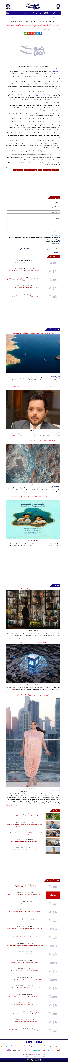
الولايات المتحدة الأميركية (30, 170)
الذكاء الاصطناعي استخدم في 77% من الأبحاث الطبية (33, 642)
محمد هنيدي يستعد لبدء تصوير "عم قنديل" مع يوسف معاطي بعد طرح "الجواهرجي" (33, 386)
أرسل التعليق (55, 252)
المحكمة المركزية (18, 170)
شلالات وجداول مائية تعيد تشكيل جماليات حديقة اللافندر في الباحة (24, 815)
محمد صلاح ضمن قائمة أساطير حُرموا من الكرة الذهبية (33, 589)
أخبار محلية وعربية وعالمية (49, 17)
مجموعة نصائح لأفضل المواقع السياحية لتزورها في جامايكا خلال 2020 (24, 1029)
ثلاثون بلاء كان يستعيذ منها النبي (25, 953)
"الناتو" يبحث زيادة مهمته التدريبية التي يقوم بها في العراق (25, 262)
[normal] (10, 17)
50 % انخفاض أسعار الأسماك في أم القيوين (24, 919)
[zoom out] (12, 17)
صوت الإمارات (55, 170)
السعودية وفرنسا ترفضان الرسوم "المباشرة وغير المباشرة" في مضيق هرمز (33, 333)
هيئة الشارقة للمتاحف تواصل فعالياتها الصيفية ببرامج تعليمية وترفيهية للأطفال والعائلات (33, 496)
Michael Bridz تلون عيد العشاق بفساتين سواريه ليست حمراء (24, 970)
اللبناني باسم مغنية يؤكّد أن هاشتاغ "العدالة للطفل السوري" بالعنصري (24, 996)
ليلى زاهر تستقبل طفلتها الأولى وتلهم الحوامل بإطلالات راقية (33, 695)
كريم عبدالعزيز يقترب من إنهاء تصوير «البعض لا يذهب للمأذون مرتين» (24, 911)
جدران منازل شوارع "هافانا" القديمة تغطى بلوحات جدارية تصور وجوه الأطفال (24, 979)
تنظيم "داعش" (54, 71)
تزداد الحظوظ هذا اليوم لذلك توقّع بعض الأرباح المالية (24, 886)
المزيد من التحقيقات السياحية (14, 638)
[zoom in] (7, 17)
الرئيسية (58, 17)
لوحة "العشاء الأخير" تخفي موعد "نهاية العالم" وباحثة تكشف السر (24, 936)
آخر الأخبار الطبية (11, 805)
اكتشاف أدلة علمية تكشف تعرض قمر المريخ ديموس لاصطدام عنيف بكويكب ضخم (33, 440)
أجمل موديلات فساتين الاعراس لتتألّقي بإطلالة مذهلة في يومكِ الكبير (24, 987)
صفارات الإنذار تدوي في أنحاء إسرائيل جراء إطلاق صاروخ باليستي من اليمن (24, 894)
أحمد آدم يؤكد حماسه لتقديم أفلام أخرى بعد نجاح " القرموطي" (25, 962)
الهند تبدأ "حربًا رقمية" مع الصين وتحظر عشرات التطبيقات (25, 1004)
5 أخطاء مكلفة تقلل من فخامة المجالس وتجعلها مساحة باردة (24, 841)
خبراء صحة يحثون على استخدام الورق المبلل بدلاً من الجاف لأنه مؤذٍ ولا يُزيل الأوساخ (24, 945)
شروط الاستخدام (56, 235)
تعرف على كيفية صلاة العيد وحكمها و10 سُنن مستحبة (24, 902)
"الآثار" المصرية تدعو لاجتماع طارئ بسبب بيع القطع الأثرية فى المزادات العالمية (24, 928)
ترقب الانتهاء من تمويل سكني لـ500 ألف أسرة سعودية (25, 1021)
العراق (37, 95)
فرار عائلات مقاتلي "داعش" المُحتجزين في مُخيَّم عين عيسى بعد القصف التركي (24, 270)
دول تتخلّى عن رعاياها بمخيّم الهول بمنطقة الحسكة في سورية (24, 295)
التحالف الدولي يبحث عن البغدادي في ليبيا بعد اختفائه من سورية (24, 287)
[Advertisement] (33, 184)
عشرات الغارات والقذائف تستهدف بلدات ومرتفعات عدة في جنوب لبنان (34, 13)
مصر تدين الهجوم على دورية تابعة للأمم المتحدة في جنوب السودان (24, 849)
